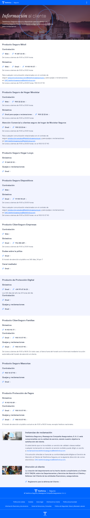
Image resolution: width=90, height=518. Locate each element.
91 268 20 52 (10, 162)
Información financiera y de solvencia (16, 506)
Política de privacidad (70, 502)
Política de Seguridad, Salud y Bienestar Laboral (70, 506)
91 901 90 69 (20, 199)
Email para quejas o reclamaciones (18, 114)
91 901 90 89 (10, 403)
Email (17, 67)
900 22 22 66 (20, 102)
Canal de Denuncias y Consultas (41, 506)
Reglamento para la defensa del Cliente (43, 482)
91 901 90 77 (9, 330)
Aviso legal (39, 502)
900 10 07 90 (20, 338)
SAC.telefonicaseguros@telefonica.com (20, 80)
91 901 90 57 (30, 67)
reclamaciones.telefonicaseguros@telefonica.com (46, 451)
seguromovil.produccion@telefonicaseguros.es (26, 78)
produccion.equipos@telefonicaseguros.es (24, 138)
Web (7, 54)
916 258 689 (20, 243)
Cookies (30, 502)
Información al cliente (53, 502)
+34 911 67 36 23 (21, 289)
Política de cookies (19, 502)
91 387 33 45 (20, 54)
